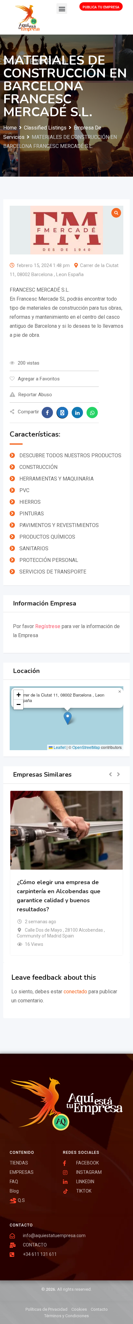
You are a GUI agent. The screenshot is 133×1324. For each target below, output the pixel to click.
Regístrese (47, 626)
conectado (75, 991)
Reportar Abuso (35, 395)
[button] (61, 8)
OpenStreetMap (86, 747)
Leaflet (59, 747)
